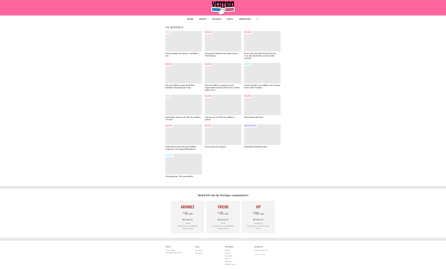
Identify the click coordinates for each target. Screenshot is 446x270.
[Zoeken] (257, 19)
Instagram (199, 253)
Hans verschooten (261, 250)
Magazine (228, 261)
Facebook (198, 250)
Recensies (216, 19)
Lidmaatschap (245, 19)
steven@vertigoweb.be (173, 252)
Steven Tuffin (170, 250)
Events (230, 19)
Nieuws (190, 19)
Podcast (203, 19)
